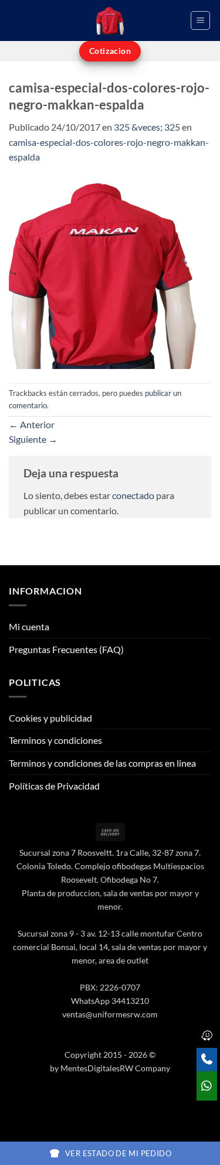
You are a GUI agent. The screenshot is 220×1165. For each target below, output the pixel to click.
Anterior (32, 424)
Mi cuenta (29, 626)
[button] (200, 20)
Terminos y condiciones (55, 740)
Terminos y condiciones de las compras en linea (102, 762)
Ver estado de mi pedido (118, 1153)
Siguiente (33, 439)
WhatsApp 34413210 (110, 1001)
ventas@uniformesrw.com (110, 1014)
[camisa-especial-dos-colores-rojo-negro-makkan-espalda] (104, 272)
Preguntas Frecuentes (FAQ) (66, 649)
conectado (133, 495)
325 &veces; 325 (147, 126)
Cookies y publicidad (50, 717)
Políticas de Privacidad (54, 785)
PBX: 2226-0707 (110, 987)
